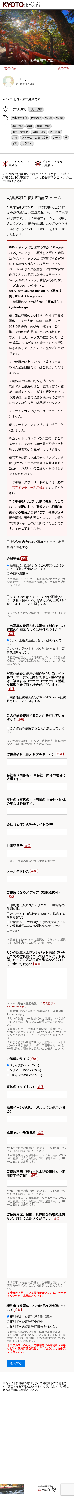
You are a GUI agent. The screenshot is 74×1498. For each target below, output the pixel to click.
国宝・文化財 (20, 131)
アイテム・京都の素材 (35, 137)
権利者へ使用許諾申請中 (26, 1321)
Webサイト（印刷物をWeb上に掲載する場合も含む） (36, 915)
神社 (29, 126)
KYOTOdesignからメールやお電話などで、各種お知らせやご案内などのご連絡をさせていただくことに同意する (37, 600)
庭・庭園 (55, 131)
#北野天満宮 (19, 117)
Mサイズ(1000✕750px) (25, 1070)
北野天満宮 (36, 109)
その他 (14, 930)
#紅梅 (48, 117)
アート (57, 137)
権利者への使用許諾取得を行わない (33, 1326)
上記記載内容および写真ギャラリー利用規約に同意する (36, 544)
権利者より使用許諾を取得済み (30, 1316)
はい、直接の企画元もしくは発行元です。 (34, 642)
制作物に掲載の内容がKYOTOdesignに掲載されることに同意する (36, 699)
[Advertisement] (37, 1437)
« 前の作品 (9, 68)
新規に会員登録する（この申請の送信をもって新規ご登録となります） (36, 567)
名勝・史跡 (43, 126)
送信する (16, 1363)
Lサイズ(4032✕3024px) (25, 1075)
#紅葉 (59, 117)
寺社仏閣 (17, 126)
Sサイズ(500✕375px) (24, 1065)
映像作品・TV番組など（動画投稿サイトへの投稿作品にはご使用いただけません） (36, 923)
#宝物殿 (36, 117)
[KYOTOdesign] (21, 6)
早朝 (15, 143)
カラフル (27, 143)
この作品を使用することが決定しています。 (36, 730)
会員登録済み (18, 573)
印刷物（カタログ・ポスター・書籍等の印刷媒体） (36, 907)
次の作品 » (64, 68)
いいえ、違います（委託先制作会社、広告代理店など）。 (36, 650)
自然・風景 (39, 131)
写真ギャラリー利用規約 (28, 487)
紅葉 (15, 137)
